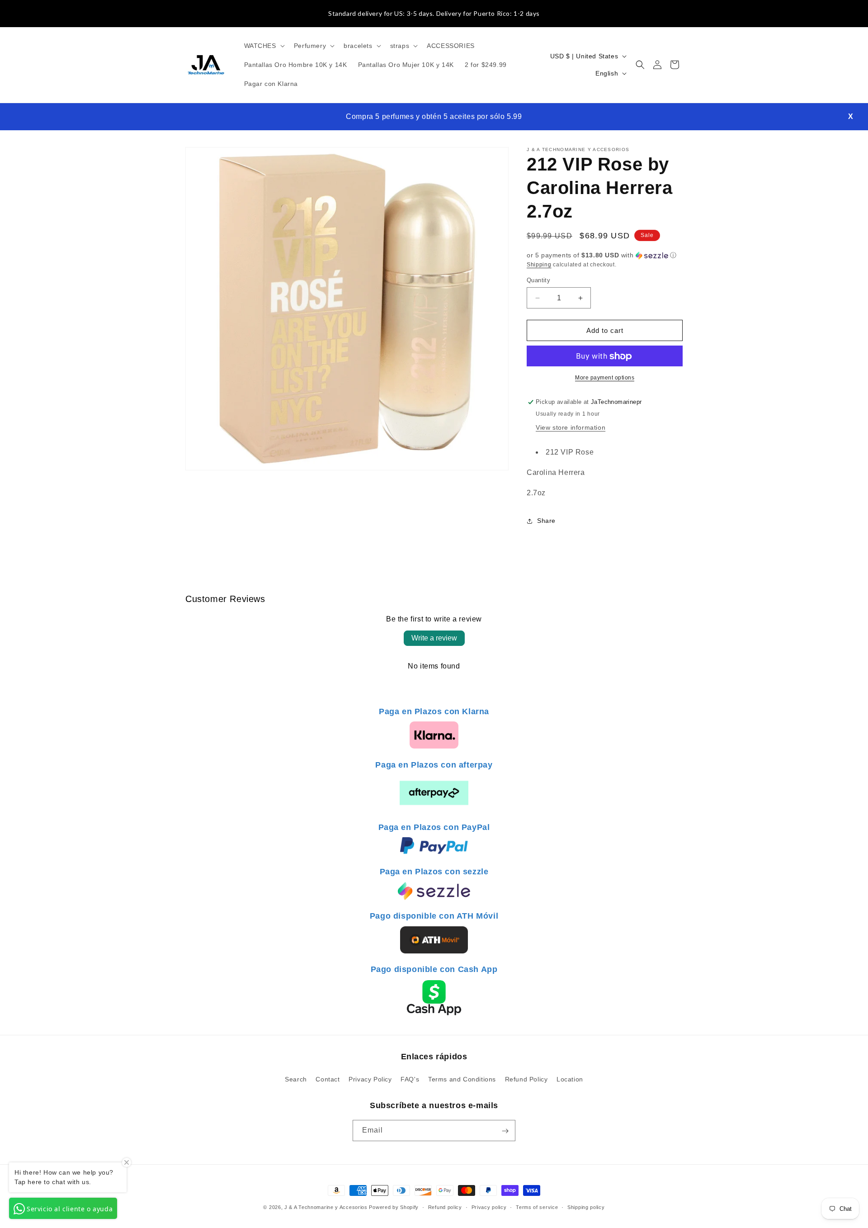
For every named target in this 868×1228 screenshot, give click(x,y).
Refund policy (445, 1206)
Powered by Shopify (394, 1207)
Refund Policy (526, 1078)
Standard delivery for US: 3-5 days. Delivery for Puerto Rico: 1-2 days (434, 13)
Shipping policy (586, 1206)
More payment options (604, 378)
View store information (570, 427)
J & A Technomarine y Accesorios (326, 1207)
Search (296, 1078)
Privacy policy (489, 1206)
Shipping (539, 264)
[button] (263, 45)
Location (570, 1078)
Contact (328, 1078)
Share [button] (546, 520)
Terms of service (537, 1206)
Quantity (538, 280)
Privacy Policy (370, 1078)
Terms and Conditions (462, 1078)
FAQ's (410, 1078)
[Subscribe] (505, 1131)
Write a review (434, 638)
